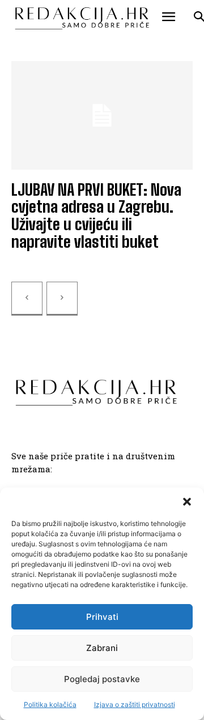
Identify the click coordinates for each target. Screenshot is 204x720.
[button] (187, 501)
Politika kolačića (50, 704)
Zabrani (102, 648)
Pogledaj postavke (102, 679)
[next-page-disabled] (62, 299)
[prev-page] (26, 299)
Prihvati (102, 616)
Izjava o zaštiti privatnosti (134, 704)
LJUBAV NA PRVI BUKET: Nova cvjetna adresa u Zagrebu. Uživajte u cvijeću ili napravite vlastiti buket (96, 215)
